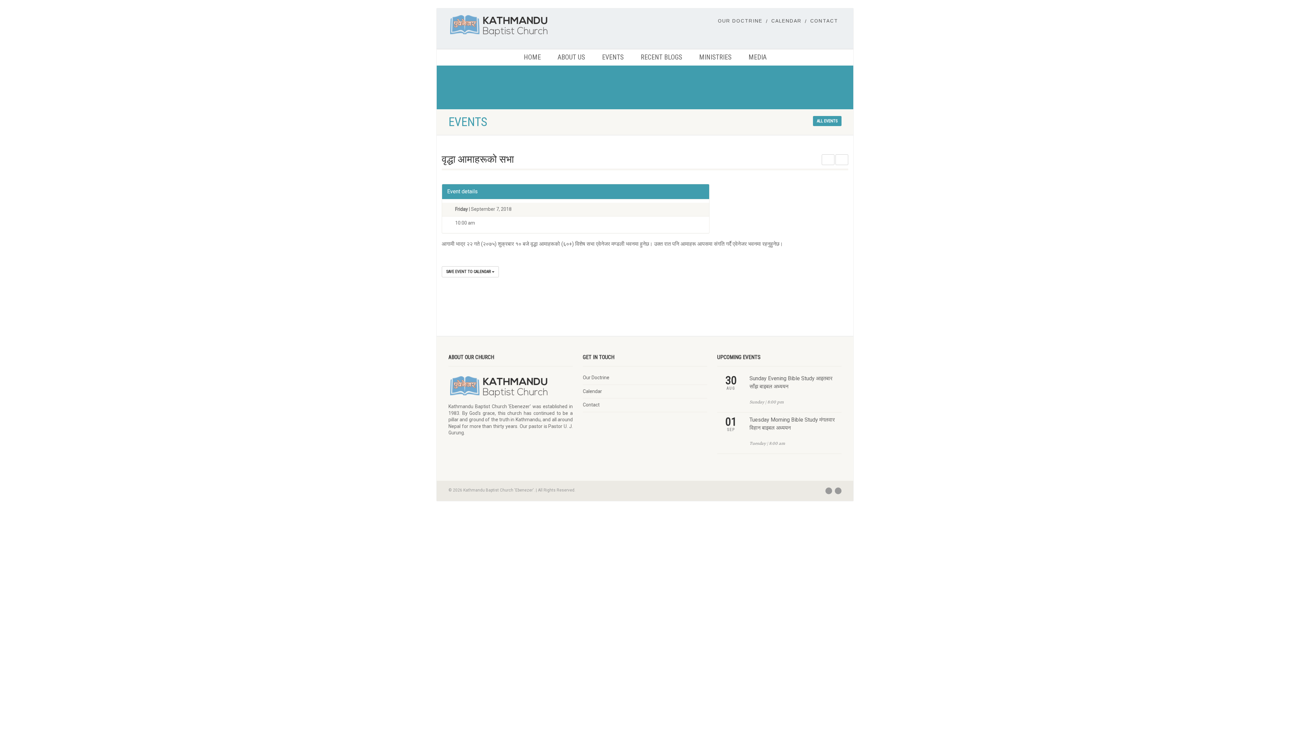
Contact (824, 20)
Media (757, 57)
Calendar (786, 20)
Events (613, 57)
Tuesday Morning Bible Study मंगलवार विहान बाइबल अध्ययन (792, 424)
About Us (571, 57)
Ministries (715, 57)
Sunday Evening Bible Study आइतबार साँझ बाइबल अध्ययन (790, 382)
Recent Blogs (661, 57)
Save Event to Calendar (469, 271)
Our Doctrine (740, 20)
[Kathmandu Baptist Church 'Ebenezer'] (510, 25)
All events (827, 121)
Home (532, 57)
